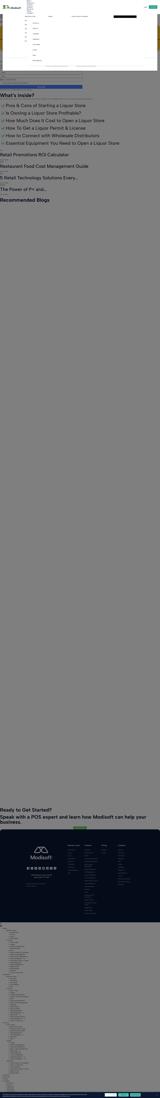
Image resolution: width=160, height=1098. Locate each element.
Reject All (123, 1094)
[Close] (157, 1095)
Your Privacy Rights (111, 1094)
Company (30, 13)
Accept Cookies (135, 1094)
